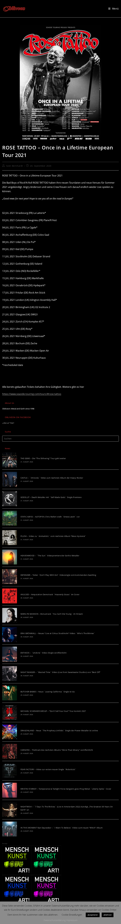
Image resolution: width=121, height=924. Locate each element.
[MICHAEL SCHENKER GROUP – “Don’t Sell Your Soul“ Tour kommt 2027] (9, 712)
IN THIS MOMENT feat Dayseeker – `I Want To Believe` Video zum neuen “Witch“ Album (62, 827)
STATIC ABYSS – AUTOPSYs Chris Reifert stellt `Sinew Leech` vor (50, 516)
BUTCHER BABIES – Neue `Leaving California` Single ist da (48, 691)
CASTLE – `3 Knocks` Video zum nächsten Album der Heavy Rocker (52, 477)
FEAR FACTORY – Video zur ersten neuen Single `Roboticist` (48, 769)
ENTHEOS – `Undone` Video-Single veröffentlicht (44, 652)
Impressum (71, 920)
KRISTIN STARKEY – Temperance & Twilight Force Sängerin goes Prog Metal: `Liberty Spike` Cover (66, 788)
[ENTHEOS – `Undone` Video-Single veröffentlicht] (9, 654)
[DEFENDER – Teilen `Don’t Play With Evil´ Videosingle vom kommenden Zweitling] (9, 576)
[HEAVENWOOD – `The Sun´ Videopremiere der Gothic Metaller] (9, 557)
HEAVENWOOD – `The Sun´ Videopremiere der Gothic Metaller (50, 555)
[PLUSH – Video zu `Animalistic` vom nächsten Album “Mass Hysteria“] (9, 537)
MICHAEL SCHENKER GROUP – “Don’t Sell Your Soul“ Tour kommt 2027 (53, 711)
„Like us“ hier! (8, 423)
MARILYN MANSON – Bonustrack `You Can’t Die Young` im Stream (52, 614)
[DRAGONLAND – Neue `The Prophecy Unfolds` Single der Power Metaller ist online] (9, 731)
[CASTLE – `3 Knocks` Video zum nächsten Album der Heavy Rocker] (9, 479)
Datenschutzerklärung (55, 920)
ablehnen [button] (107, 914)
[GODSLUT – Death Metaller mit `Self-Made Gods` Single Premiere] (9, 498)
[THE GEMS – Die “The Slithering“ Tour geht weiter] (9, 459)
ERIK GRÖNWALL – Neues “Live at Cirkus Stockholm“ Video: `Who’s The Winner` (58, 633)
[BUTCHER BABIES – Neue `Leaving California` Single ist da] (9, 693)
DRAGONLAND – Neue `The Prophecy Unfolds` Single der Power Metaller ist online (59, 730)
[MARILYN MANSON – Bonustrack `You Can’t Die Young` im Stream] (9, 615)
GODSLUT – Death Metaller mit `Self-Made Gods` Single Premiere (51, 497)
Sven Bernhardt (14, 165)
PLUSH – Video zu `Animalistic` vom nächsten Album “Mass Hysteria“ (53, 536)
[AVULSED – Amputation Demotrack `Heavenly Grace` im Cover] (9, 595)
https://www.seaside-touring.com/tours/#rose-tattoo (31, 394)
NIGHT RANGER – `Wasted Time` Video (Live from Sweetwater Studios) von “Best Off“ (60, 672)
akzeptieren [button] (93, 914)
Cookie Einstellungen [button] (72, 914)
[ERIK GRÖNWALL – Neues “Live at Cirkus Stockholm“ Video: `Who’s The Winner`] (9, 634)
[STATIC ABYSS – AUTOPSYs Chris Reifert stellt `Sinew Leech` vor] (9, 518)
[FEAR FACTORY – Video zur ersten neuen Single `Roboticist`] (9, 770)
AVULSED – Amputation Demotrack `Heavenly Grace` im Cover (50, 594)
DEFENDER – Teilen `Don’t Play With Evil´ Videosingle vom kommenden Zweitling (58, 575)
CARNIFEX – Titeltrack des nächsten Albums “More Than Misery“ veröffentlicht (57, 750)
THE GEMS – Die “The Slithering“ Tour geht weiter (43, 458)
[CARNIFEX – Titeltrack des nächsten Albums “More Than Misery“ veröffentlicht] (9, 751)
